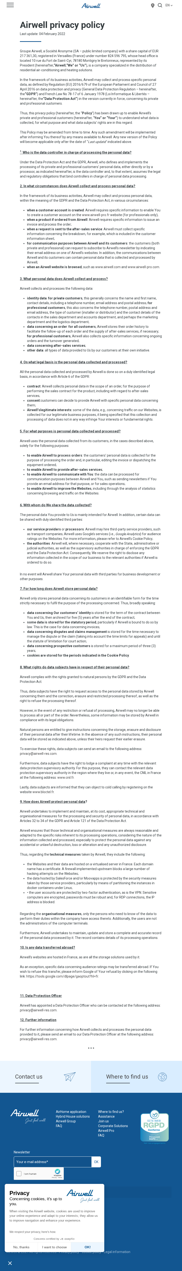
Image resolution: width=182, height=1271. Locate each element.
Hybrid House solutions (73, 1116)
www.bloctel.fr (43, 792)
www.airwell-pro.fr (95, 215)
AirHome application (71, 1112)
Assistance (106, 1116)
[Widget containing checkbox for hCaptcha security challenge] (39, 1173)
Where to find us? (111, 1112)
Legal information (117, 1252)
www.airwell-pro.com (143, 267)
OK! (88, 1247)
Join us (103, 1121)
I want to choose (54, 1247)
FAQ (59, 1126)
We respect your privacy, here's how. (32, 1232)
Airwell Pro (106, 1131)
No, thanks (21, 1247)
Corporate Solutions (113, 1126)
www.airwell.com (108, 267)
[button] (10, 1263)
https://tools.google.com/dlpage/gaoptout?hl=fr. (62, 976)
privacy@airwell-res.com (38, 753)
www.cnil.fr (65, 777)
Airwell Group (66, 1121)
